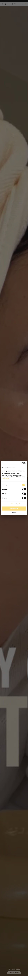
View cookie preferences (17, 503)
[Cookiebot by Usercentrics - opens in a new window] (20, 463)
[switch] (24, 489)
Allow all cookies (14, 508)
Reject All (14, 512)
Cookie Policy (5, 478)
